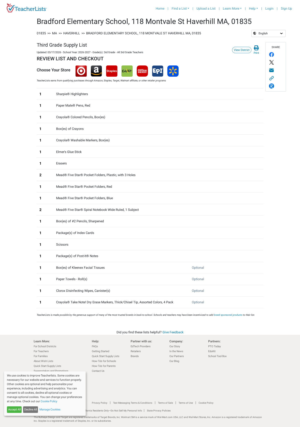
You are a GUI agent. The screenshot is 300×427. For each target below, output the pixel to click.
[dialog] (45, 393)
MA (54, 33)
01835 (41, 33)
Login (269, 8)
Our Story (174, 346)
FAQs (95, 346)
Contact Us (98, 370)
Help (252, 8)
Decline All (30, 409)
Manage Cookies (49, 409)
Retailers (136, 351)
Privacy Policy (99, 402)
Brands (135, 356)
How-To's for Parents (104, 365)
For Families (41, 356)
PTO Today (214, 346)
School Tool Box (217, 356)
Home (160, 8)
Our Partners (176, 356)
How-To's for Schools (104, 361)
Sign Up (286, 8)
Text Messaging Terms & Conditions (132, 402)
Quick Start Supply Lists (47, 365)
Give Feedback (172, 332)
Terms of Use (186, 402)
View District (242, 50)
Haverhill (71, 33)
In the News (176, 351)
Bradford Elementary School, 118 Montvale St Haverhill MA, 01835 (143, 33)
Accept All (14, 409)
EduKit (212, 351)
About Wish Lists (43, 361)
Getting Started (100, 351)
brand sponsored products (228, 315)
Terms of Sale (165, 402)
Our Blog (174, 361)
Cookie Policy (206, 402)
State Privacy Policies (159, 410)
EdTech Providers (141, 346)
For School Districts (45, 346)
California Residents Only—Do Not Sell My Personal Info (111, 410)
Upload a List (206, 8)
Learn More (231, 8)
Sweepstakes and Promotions (51, 370)
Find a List (179, 8)
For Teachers (41, 351)
